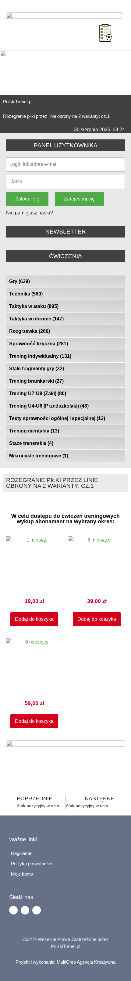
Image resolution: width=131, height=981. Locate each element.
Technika (26, 293)
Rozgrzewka (29, 331)
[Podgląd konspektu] (105, 33)
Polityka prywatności (31, 863)
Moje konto (22, 874)
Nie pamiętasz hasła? (29, 212)
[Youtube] (36, 910)
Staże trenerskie (31, 443)
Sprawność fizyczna (38, 343)
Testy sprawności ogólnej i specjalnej (57, 418)
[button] (92, 25)
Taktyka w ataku (33, 306)
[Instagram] (25, 910)
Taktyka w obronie (36, 318)
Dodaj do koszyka (34, 619)
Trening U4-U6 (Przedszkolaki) (49, 405)
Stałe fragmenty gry (36, 368)
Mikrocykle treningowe (38, 455)
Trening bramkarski (36, 381)
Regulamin (21, 853)
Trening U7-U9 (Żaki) (37, 393)
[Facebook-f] (13, 910)
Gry (19, 281)
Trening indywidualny (40, 356)
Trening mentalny (34, 430)
